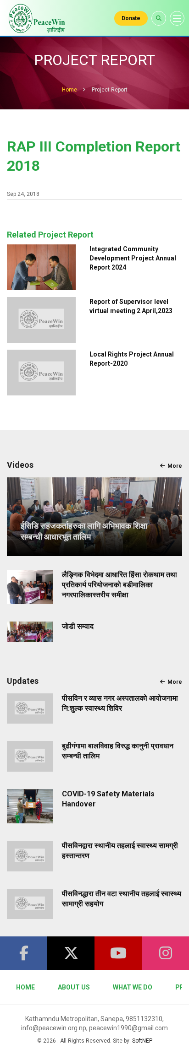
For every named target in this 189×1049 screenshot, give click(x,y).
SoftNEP (142, 1041)
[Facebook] (23, 953)
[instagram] (165, 953)
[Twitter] (70, 953)
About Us (74, 987)
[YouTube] (118, 953)
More (174, 466)
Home (69, 90)
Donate (131, 18)
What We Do (132, 987)
